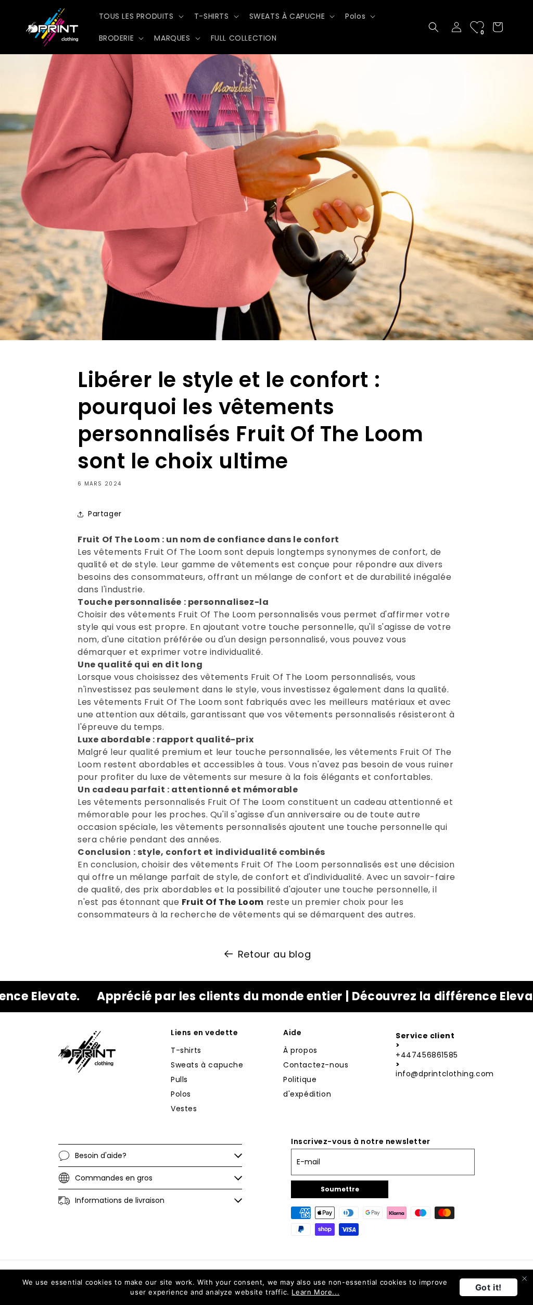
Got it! (488, 1287)
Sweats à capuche (207, 1065)
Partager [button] (105, 513)
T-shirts (186, 1050)
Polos (181, 1094)
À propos (300, 1050)
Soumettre (340, 1189)
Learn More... (315, 1292)
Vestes (184, 1108)
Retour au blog (274, 954)
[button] (140, 16)
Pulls (179, 1079)
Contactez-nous (315, 1065)
